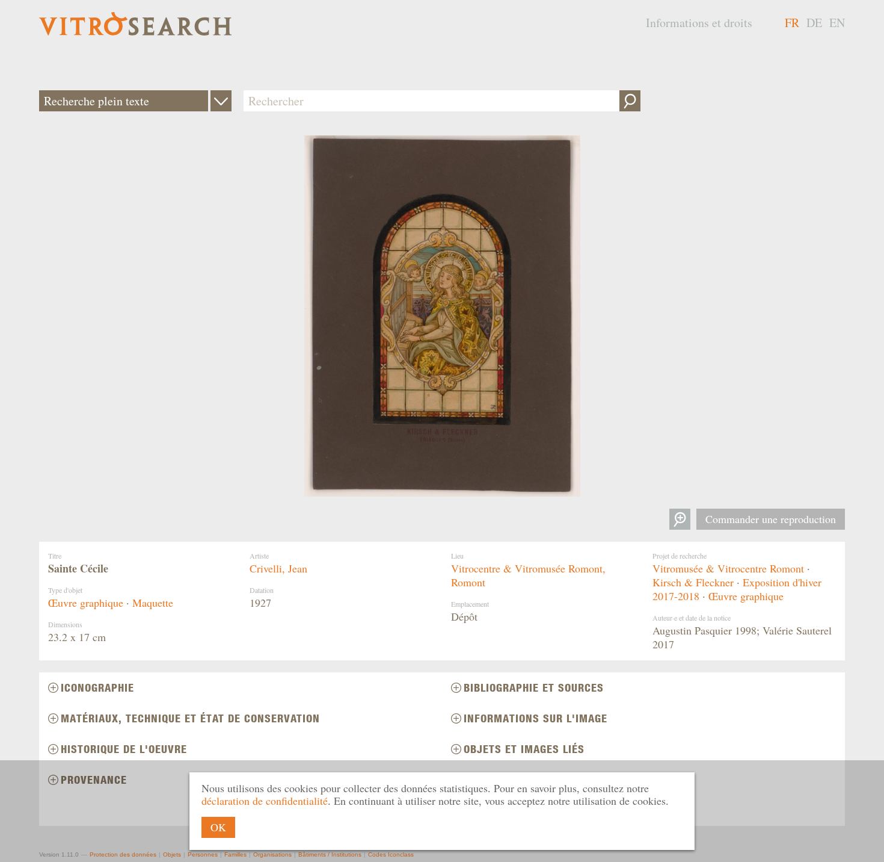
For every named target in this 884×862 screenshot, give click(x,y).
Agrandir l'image (679, 519)
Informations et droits (699, 22)
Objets (172, 854)
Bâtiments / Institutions (329, 854)
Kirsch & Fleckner (693, 582)
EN (837, 22)
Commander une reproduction (770, 519)
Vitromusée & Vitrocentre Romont (728, 568)
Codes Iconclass (391, 854)
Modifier (221, 100)
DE (814, 22)
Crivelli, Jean (278, 568)
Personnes (203, 854)
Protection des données (123, 854)
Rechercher (629, 100)
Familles (235, 854)
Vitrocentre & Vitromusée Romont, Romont (528, 575)
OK (218, 827)
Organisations (272, 854)
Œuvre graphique (85, 602)
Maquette (152, 602)
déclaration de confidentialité (264, 800)
